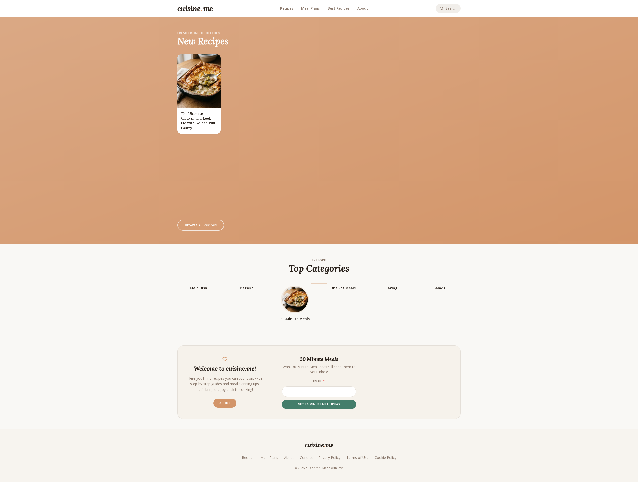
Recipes (286, 8)
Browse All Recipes (201, 225)
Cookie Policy (385, 457)
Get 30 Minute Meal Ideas (319, 404)
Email (319, 381)
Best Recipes (338, 8)
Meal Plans (310, 8)
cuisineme (319, 445)
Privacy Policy (329, 457)
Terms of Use (357, 457)
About (362, 8)
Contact (306, 457)
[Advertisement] (319, 177)
